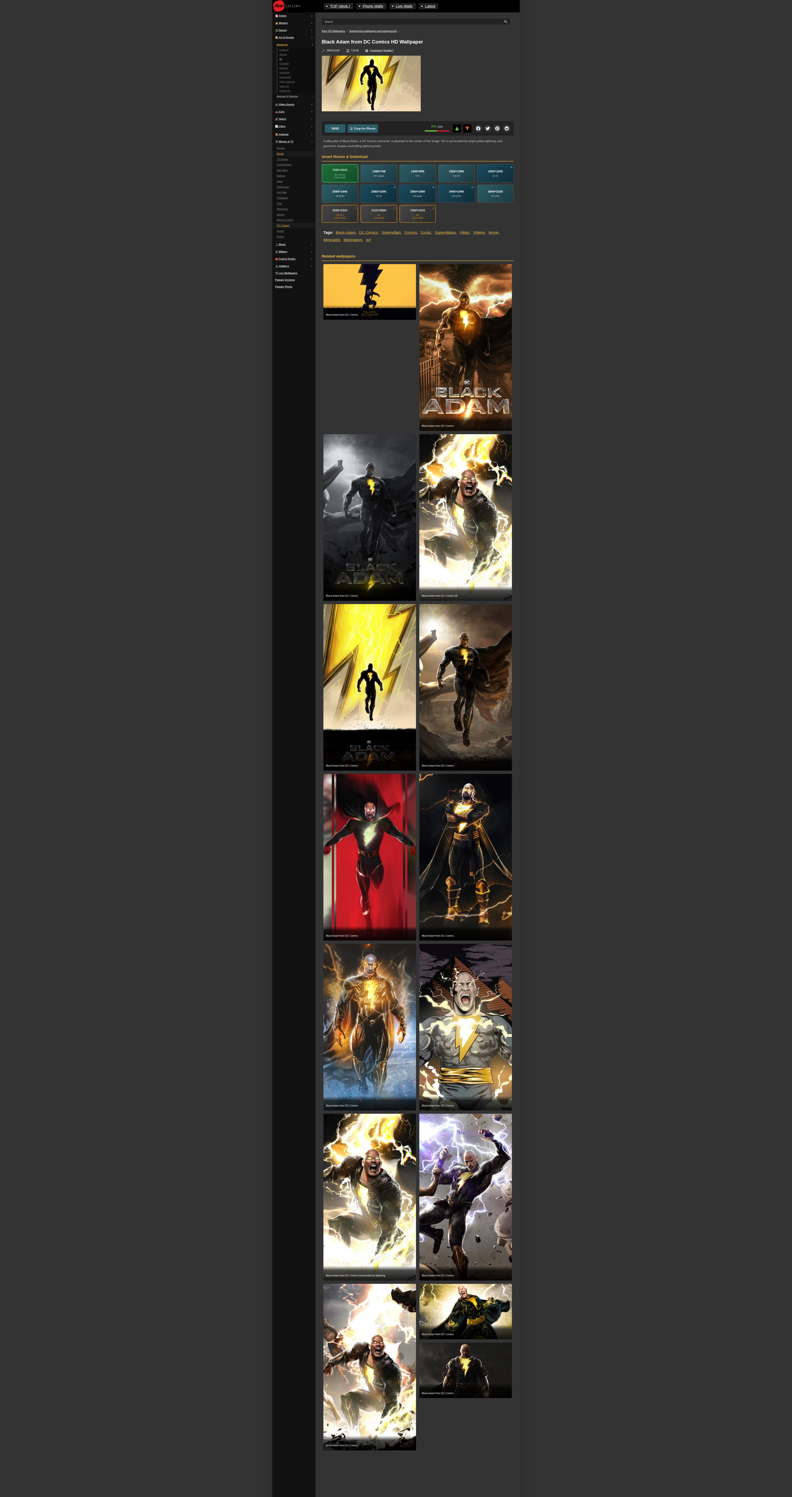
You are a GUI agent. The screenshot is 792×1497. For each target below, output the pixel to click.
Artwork (283, 54)
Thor (279, 203)
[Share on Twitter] (487, 128)
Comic (426, 232)
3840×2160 (495, 191)
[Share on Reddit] (506, 128)
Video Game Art (287, 81)
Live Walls (404, 6)
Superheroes (284, 164)
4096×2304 (339, 210)
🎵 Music (280, 244)
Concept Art (285, 77)
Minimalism (353, 240)
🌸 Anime (280, 15)
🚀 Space (280, 119)
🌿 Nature (281, 30)
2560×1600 (378, 191)
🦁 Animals (282, 134)
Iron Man (282, 192)
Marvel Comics (285, 220)
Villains (479, 232)
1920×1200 (495, 171)
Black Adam (345, 232)
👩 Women (281, 23)
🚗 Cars (280, 111)
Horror (280, 231)
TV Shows (282, 159)
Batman (281, 175)
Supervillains (445, 232)
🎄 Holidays (282, 266)
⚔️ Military (281, 251)
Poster (280, 236)
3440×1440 (456, 191)
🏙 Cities (280, 126)
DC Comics (283, 225)
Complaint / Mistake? (382, 50)
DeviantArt (284, 72)
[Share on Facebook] (478, 128)
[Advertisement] (470, 85)
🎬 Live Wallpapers (286, 273)
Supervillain (391, 232)
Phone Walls (373, 6)
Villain (464, 232)
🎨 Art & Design (284, 37)
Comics (410, 232)
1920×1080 (456, 171)
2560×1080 (417, 191)
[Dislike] (467, 128)
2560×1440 (339, 191)
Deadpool (282, 197)
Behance (283, 68)
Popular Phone (283, 286)
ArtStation (284, 63)
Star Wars (282, 170)
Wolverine (282, 209)
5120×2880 (378, 210)
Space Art (284, 86)
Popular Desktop (285, 280)
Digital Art (282, 45)
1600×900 (417, 171)
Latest (430, 6)
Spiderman (283, 187)
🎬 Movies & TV (284, 141)
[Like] (457, 128)
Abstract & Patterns (287, 96)
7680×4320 (339, 170)
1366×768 (378, 171)
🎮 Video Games (285, 104)
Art (280, 59)
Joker (280, 181)
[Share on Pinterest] (497, 128)
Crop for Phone (365, 128)
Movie (280, 153)
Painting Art (284, 90)
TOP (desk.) (340, 6)
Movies (281, 148)
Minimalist (331, 240)
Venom (281, 214)
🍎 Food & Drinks (285, 259)
